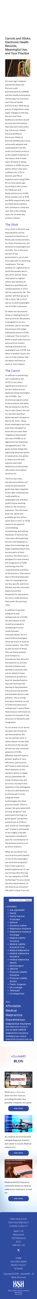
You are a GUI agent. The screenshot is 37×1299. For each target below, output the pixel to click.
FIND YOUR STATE (18, 1219)
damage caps (22, 1042)
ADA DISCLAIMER (18, 1261)
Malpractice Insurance (20, 928)
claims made (9, 1042)
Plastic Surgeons (18, 984)
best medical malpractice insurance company (17, 1033)
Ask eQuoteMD (17, 910)
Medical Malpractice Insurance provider (18, 1135)
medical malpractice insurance (14, 1097)
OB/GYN (14, 969)
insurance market (18, 925)
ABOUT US (18, 1231)
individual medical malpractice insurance (17, 1053)
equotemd (10, 1046)
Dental (13, 913)
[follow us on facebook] (16, 1250)
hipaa (13, 1050)
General (13, 922)
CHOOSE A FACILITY (18, 1226)
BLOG (18, 1242)
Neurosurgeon (17, 966)
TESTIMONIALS (18, 1238)
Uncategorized (17, 993)
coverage (16, 1042)
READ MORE (18, 1108)
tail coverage (16, 987)
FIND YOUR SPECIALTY (18, 1222)
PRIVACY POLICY (18, 1265)
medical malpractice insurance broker (18, 1105)
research (8, 1155)
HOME (18, 1258)
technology (16, 1155)
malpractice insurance (15, 1062)
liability (30, 1059)
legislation (24, 1059)
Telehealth (15, 990)
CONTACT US (18, 1245)
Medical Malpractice (19, 950)
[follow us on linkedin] (21, 1250)
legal (19, 1059)
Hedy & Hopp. (18, 1294)
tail (11, 1155)
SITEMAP (18, 1268)
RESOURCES (18, 1235)
